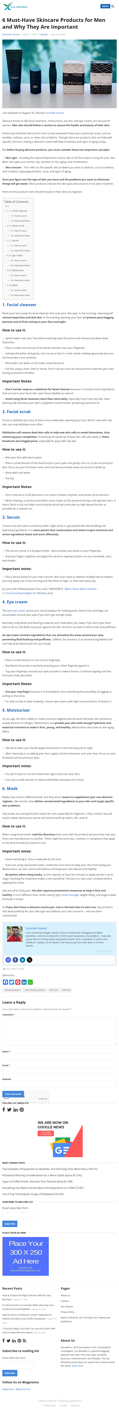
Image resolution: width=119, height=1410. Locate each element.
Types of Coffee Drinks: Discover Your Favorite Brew (32, 1181)
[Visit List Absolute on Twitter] (9, 1110)
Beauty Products (12, 990)
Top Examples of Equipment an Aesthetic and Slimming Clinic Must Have (44, 1169)
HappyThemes (74, 1400)
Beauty (44, 34)
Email (6, 1065)
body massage (70, 895)
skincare (67, 990)
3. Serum (14, 240)
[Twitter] (29, 960)
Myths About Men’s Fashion (81, 589)
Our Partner (67, 1306)
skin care (54, 990)
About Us (65, 1295)
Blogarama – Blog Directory (16, 1389)
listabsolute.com (103, 951)
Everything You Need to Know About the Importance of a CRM (38, 1188)
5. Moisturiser (16, 270)
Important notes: (22, 250)
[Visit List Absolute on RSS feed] (24, 1341)
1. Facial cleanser (18, 210)
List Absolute (51, 1400)
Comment (8, 1014)
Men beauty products (35, 990)
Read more (77, 1365)
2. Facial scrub (16, 225)
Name (6, 1051)
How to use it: (20, 215)
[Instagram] (8, 960)
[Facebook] (15, 960)
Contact (65, 1300)
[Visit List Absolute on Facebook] (3, 1110)
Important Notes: (22, 220)
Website (6, 1079)
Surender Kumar (11, 34)
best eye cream (16, 610)
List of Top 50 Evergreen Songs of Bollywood (28, 1194)
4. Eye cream (16, 255)
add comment (58, 34)
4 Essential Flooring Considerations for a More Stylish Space (37, 1175)
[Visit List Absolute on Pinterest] (22, 1110)
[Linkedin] (22, 960)
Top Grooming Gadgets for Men (23, 593)
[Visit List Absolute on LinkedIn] (15, 1110)
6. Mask (13, 285)
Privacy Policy (68, 1311)
